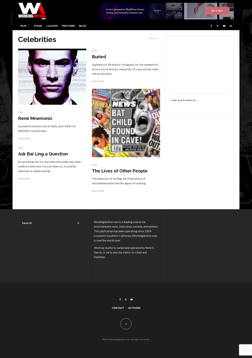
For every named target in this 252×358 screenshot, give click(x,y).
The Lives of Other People (120, 171)
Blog (82, 25)
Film (23, 25)
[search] (78, 223)
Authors (134, 308)
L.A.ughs (52, 25)
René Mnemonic (35, 118)
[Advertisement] (199, 64)
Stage (38, 25)
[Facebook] (211, 26)
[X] (217, 26)
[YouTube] (224, 26)
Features (68, 25)
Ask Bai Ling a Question (43, 154)
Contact (118, 308)
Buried (99, 56)
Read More (24, 138)
